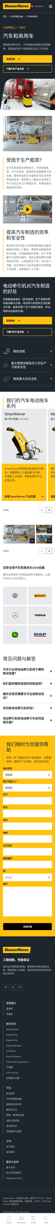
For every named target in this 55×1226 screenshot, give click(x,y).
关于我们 (10, 1146)
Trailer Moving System (17, 1061)
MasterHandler (13, 1045)
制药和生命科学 (14, 1104)
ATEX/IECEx (12, 1072)
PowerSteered (13, 1056)
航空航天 (10, 1093)
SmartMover (12, 1029)
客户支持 (10, 1167)
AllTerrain (11, 1050)
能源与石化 (11, 1109)
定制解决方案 (12, 1078)
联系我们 (10, 1152)
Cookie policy (9, 1212)
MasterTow (12, 1040)
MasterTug (11, 1034)
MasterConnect (14, 1178)
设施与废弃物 (12, 1120)
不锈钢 (9, 1067)
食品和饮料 (11, 1125)
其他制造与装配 (14, 1131)
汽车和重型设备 (14, 1098)
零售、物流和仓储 (15, 1115)
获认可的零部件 (14, 1172)
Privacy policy (23, 1212)
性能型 (9, 1014)
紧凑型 (9, 1008)
